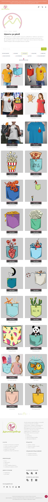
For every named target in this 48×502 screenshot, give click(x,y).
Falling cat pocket (36, 118)
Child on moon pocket (12, 292)
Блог (5, 460)
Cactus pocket (36, 322)
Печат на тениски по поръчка (11, 444)
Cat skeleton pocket (12, 147)
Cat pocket (12, 409)
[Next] (29, 414)
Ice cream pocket (12, 380)
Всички (20, 414)
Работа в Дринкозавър (32, 437)
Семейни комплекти (32, 455)
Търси (44, 48)
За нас (27, 434)
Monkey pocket (36, 409)
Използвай (12, 86)
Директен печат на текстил (11, 450)
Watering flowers (36, 205)
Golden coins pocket (12, 234)
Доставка (6, 474)
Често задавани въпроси (10, 465)
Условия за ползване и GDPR (11, 466)
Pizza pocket (36, 176)
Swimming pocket (36, 292)
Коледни (25, 53)
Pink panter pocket (12, 89)
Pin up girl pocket (36, 89)
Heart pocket (12, 263)
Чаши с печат (31, 447)
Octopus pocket (12, 205)
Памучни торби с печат (33, 446)
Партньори (7, 462)
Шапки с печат (31, 444)
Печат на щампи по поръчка (11, 446)
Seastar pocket (12, 322)
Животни (43, 53)
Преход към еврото (31, 438)
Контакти (29, 435)
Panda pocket (36, 351)
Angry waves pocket (36, 263)
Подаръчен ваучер (32, 453)
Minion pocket (12, 118)
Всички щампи (5, 53)
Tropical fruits (12, 351)
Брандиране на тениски (10, 447)
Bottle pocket (36, 147)
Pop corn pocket (12, 176)
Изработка (7, 472)
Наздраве (34, 53)
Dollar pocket (36, 234)
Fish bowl (35, 380)
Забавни (16, 53)
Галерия (6, 463)
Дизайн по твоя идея (9, 449)
